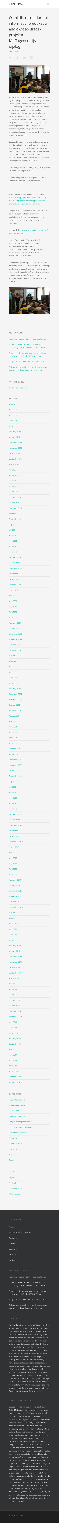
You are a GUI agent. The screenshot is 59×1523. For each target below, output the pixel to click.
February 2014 (15, 1076)
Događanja (13, 1238)
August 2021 (14, 716)
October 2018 (14, 902)
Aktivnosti (13, 1254)
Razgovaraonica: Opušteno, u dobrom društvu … (29, 361)
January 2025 (14, 502)
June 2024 (13, 535)
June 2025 (13, 475)
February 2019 (15, 880)
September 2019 (16, 841)
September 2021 (16, 710)
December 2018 (15, 891)
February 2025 (15, 497)
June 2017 (13, 989)
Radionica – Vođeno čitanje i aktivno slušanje (27, 339)
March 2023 (13, 617)
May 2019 (13, 863)
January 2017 (14, 1005)
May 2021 (13, 732)
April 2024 (13, 546)
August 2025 (14, 464)
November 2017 (15, 962)
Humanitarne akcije (17, 1100)
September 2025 (16, 459)
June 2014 (13, 1055)
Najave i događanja (17, 1116)
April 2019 (13, 869)
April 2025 (13, 486)
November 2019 (15, 830)
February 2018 (15, 945)
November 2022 (15, 639)
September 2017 (16, 973)
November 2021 (15, 699)
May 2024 (13, 541)
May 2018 (13, 929)
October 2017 (14, 967)
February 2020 (15, 814)
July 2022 (12, 661)
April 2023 (13, 612)
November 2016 (15, 1016)
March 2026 (13, 426)
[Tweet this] (24, 57)
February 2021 (15, 748)
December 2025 (15, 442)
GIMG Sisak (16, 3)
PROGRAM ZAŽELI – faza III (20, 1232)
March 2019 (13, 874)
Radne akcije (14, 1138)
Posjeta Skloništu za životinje (21, 1127)
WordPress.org (15, 1194)
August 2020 (14, 781)
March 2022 (13, 683)
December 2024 (15, 508)
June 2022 (13, 666)
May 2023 (13, 606)
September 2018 (16, 907)
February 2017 (15, 1000)
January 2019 (14, 885)
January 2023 (14, 628)
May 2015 (13, 1022)
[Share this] (18, 57)
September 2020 (16, 776)
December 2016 (15, 1011)
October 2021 (14, 705)
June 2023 (13, 601)
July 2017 (12, 984)
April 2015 (13, 1027)
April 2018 (13, 934)
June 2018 (13, 923)
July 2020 (12, 787)
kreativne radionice (17, 1105)
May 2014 (13, 1060)
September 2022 (16, 650)
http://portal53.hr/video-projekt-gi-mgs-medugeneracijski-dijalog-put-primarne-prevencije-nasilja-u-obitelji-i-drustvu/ (28, 200)
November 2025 (15, 448)
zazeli (11, 1154)
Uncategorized (15, 1149)
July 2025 (12, 470)
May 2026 (13, 415)
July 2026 (12, 404)
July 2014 (12, 1049)
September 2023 (16, 584)
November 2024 (15, 513)
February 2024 (15, 557)
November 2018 (15, 896)
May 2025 (13, 481)
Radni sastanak (15, 1143)
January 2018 (14, 951)
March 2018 (13, 940)
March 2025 (13, 491)
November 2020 (15, 765)
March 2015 (13, 1033)
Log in (11, 1177)
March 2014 (13, 1071)
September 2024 (16, 519)
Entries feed (14, 1183)
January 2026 (14, 437)
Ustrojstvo (13, 1249)
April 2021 (13, 737)
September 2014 (16, 1044)
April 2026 (13, 420)
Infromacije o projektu (18, 388)
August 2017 (14, 978)
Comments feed (15, 1188)
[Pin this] (31, 57)
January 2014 (14, 1082)
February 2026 (15, 431)
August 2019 (14, 847)
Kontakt (12, 1260)
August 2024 (14, 524)
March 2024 (13, 552)
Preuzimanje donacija (18, 1132)
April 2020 (13, 803)
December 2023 (15, 568)
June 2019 (13, 858)
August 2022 (14, 655)
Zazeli (11, 1160)
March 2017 (13, 994)
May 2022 (13, 672)
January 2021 (14, 754)
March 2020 (13, 809)
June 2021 (13, 727)
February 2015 (15, 1038)
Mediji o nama (15, 1111)
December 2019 (15, 825)
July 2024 (12, 530)
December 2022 (15, 634)
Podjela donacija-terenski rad (21, 1121)
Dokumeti (13, 1243)
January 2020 (14, 819)
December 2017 (15, 956)
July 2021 (12, 721)
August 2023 (14, 590)
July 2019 (12, 852)
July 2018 (12, 918)
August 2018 (14, 912)
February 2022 (15, 688)
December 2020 (15, 759)
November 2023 (15, 573)
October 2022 (14, 645)
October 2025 (14, 453)
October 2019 (14, 836)
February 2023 (15, 623)
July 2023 (12, 595)
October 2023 (14, 579)
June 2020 (13, 792)
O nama (12, 1227)
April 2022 (13, 677)
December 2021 (15, 694)
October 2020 (14, 770)
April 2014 (13, 1066)
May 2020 (13, 798)
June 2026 (13, 409)
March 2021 (13, 743)
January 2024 (14, 563)
